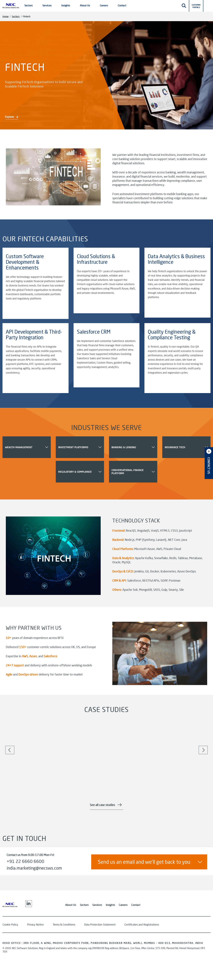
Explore (10, 116)
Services (97, 905)
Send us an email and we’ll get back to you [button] (144, 862)
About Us (70, 905)
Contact (122, 5)
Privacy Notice (35, 924)
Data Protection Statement (99, 924)
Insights (110, 905)
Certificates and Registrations (141, 924)
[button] (208, 5)
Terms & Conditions (64, 924)
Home (5, 16)
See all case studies (102, 805)
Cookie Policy (10, 924)
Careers (123, 905)
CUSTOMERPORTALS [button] (196, 6)
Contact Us (209, 465)
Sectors (16, 16)
